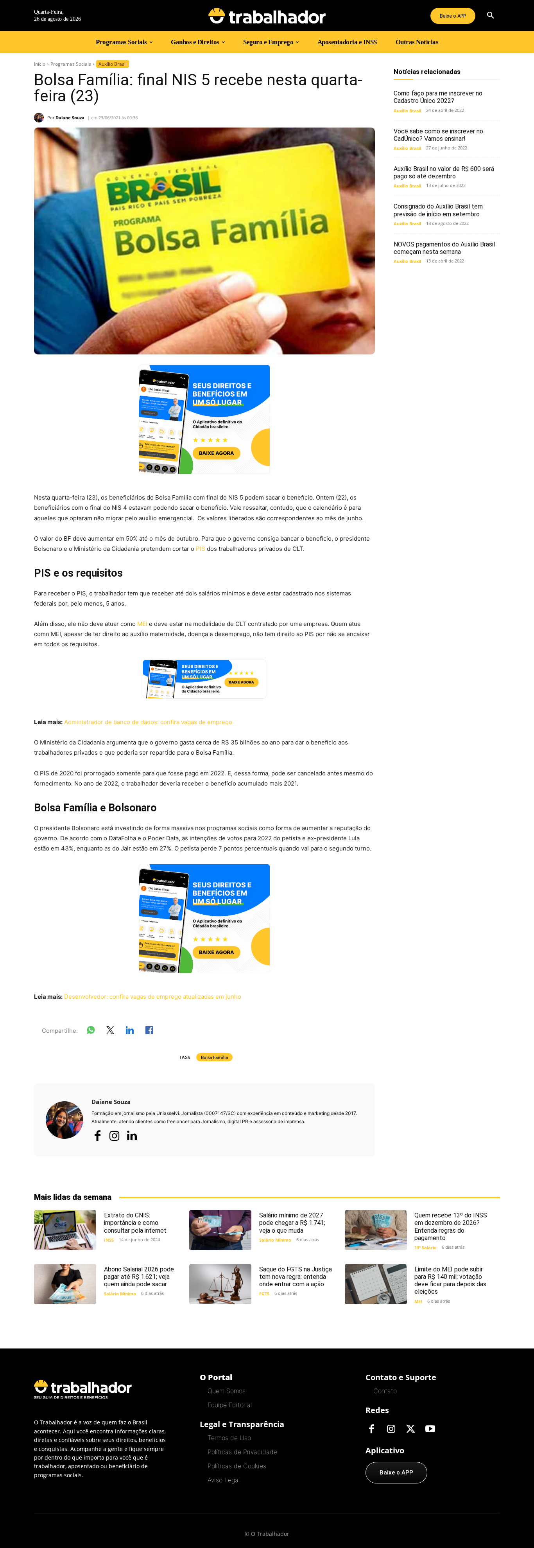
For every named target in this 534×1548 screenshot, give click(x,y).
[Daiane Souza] (40, 117)
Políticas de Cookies (237, 1466)
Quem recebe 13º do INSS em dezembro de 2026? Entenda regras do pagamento (450, 1227)
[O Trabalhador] (267, 15)
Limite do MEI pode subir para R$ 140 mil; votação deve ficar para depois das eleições (450, 1281)
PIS (200, 548)
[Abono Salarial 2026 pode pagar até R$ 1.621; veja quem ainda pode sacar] (65, 1284)
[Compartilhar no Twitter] (110, 1031)
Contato (385, 1391)
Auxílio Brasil (113, 64)
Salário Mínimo (275, 1240)
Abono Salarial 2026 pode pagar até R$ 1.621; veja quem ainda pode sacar (139, 1277)
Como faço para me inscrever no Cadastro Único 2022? (438, 97)
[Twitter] (410, 1429)
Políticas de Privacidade (242, 1452)
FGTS (264, 1293)
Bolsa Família (214, 1057)
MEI (142, 623)
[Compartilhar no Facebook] (149, 1031)
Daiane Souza (70, 117)
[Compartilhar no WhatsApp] (91, 1031)
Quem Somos (226, 1391)
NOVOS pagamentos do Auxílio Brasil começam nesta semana (444, 248)
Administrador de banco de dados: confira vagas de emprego (148, 722)
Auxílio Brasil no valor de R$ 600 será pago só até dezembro (444, 172)
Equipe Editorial (230, 1405)
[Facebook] (97, 1136)
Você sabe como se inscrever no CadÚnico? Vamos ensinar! (438, 135)
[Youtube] (430, 1429)
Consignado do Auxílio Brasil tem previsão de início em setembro (438, 210)
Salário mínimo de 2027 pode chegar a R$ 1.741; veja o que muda (292, 1223)
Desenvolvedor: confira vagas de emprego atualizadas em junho (152, 996)
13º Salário (425, 1247)
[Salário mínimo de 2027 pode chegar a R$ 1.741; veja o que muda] (220, 1230)
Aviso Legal (224, 1480)
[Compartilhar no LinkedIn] (130, 1031)
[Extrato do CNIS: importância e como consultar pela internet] (65, 1230)
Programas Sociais (70, 64)
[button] (490, 15)
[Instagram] (114, 1136)
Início (39, 64)
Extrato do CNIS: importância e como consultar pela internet (135, 1223)
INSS (109, 1240)
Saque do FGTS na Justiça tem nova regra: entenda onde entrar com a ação (295, 1277)
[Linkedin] (132, 1136)
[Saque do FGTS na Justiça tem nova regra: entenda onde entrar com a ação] (220, 1284)
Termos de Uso (229, 1438)
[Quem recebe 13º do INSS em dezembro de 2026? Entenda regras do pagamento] (376, 1230)
